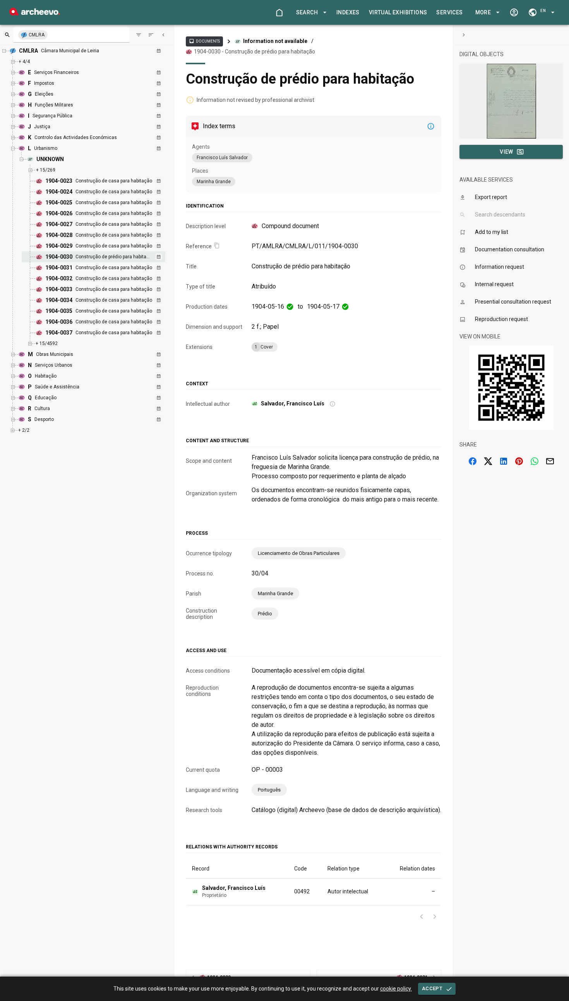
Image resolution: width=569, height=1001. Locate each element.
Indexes (348, 12)
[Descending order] (151, 35)
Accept (432, 988)
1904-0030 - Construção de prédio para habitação (254, 51)
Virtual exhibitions (398, 12)
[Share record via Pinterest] (519, 461)
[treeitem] (102, 256)
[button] (310, 12)
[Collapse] (163, 35)
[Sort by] (138, 35)
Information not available (275, 41)
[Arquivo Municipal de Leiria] (34, 13)
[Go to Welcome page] (279, 12)
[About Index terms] (431, 126)
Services (449, 12)
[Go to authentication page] (514, 12)
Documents (204, 41)
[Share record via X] (488, 461)
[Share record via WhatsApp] (534, 461)
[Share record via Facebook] (472, 461)
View (506, 152)
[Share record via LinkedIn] (503, 461)
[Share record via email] (550, 461)
